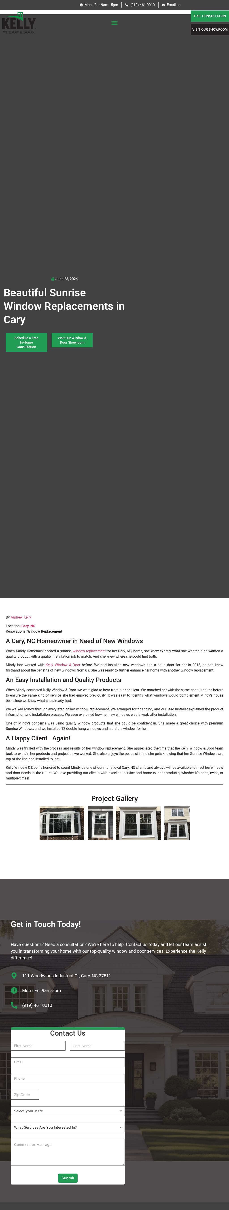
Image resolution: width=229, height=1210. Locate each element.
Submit (67, 1178)
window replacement (89, 651)
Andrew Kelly (21, 617)
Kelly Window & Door (63, 665)
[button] (114, 23)
